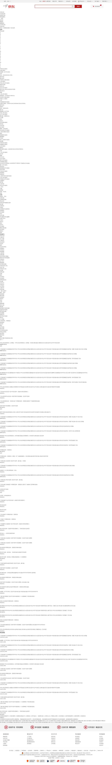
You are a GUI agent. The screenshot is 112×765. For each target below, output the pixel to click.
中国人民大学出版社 (4, 83)
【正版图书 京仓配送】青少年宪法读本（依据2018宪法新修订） (15, 524)
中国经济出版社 (3, 142)
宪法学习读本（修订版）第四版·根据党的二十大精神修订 (13, 557)
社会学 (1, 243)
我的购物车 (97, 6)
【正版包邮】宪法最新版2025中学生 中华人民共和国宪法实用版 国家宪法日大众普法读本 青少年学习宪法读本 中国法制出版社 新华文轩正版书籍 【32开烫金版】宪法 (39, 440)
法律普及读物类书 (4, 716)
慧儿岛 (1, 109)
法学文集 (2, 215)
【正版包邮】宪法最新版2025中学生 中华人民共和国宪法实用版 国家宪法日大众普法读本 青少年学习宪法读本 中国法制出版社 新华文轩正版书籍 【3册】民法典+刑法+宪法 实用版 (42, 421)
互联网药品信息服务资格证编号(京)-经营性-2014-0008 (63, 753)
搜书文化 (2, 105)
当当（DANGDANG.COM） (6, 75)
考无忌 (1, 124)
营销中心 (42, 750)
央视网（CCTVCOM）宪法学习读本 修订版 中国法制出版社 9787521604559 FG (19, 591)
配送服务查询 (30, 740)
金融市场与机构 (3, 309)
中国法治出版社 (3, 68)
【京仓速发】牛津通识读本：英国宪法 (9, 514)
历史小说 (2, 267)
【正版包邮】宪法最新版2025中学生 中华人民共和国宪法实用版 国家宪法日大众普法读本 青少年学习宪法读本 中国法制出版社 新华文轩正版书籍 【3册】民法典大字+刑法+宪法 (41, 416)
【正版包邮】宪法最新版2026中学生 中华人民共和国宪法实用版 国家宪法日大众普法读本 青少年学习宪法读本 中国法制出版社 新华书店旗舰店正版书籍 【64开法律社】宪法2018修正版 (43, 382)
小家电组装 (72, 720)
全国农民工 (83, 716)
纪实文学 (2, 283)
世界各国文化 (3, 279)
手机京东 (82, 1)
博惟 (1, 92)
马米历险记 (61, 716)
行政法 (1, 220)
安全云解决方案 (79, 720)
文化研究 (2, 278)
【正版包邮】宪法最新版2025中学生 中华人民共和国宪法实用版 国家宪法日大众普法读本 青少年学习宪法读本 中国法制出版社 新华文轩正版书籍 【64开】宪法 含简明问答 (40, 431)
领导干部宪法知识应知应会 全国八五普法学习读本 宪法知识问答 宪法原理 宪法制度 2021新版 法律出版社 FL (25, 412)
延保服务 (101, 740)
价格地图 (3, 722)
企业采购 (74, 1)
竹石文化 (2, 157)
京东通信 (101, 743)
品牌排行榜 (2, 15)
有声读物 (2, 327)
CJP (1, 100)
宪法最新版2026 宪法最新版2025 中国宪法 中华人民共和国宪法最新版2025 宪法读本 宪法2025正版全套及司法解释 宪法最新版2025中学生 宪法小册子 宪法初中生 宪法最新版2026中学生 (43, 372)
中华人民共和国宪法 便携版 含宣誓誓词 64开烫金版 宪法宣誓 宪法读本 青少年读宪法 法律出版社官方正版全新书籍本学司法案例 (30, 387)
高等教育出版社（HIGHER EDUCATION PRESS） (12, 149)
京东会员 (68, 1)
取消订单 (77, 743)
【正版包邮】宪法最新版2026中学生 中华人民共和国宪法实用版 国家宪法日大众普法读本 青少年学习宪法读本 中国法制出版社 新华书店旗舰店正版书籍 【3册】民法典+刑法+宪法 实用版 (43, 349)
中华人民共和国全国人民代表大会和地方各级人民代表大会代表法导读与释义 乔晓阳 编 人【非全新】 (23, 629)
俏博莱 (1, 190)
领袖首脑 (2, 303)
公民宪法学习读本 (4, 489)
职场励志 (2, 297)
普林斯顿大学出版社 (4, 168)
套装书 (1, 298)
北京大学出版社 (3, 87)
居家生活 (2, 314)
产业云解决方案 (52, 720)
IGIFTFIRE (2, 169)
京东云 (62, 758)
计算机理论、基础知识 (5, 320)
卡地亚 (36, 722)
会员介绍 (5, 738)
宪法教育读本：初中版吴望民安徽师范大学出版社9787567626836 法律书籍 (18, 572)
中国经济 (2, 259)
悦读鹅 (1, 141)
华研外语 (2, 174)
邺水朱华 (2, 78)
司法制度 (2, 212)
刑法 (1, 213)
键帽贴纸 (2, 23)
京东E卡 (101, 741)
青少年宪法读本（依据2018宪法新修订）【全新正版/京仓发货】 (15, 528)
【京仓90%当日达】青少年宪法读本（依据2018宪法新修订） (14, 391)
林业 (1, 325)
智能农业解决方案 (59, 722)
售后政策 (77, 736)
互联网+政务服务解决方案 (44, 722)
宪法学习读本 (3, 509)
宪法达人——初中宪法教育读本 (7, 533)
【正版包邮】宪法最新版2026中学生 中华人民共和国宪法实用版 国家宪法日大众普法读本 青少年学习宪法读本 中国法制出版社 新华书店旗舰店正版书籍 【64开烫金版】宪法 (40, 377)
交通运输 (2, 289)
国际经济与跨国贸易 (4, 257)
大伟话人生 (47, 716)
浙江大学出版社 (3, 160)
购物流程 (5, 736)
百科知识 (2, 250)
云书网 (1, 117)
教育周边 (2, 335)
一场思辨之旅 (40, 716)
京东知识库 (2, 13)
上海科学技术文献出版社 (6, 176)
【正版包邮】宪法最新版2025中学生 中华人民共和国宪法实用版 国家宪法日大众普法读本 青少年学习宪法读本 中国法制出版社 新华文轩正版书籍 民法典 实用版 (37, 465)
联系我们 (17, 750)
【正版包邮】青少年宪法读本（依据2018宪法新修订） (13, 500)
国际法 (1, 231)
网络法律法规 (3, 227)
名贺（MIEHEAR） (4, 108)
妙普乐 (1, 106)
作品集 (1, 270)
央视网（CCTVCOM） (5, 72)
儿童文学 (2, 237)
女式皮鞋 (2, 720)
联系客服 (5, 745)
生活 (1, 300)
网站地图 (98, 720)
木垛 (1, 150)
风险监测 (73, 750)
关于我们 (11, 750)
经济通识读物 (3, 264)
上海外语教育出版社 (4, 131)
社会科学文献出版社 (4, 97)
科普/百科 (2, 235)
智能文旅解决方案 (65, 720)
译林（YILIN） (3, 191)
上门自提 (29, 736)
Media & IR (100, 750)
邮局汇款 (53, 741)
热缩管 (10, 720)
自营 (1, 346)
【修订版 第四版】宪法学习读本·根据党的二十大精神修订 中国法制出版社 (17, 596)
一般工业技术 (3, 290)
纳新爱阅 (2, 172)
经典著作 (2, 210)
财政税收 (2, 262)
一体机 (1, 18)
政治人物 (2, 305)
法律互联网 (76, 716)
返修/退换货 (78, 741)
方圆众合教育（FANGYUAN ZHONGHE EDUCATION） (13, 103)
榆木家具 (71, 722)
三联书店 (2, 183)
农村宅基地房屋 (69, 716)
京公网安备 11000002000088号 (31, 753)
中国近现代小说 (3, 265)
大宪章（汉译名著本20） (6, 495)
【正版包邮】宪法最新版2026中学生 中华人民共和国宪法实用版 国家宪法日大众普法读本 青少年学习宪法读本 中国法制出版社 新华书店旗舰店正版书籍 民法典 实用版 (39, 363)
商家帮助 (36, 750)
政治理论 (2, 333)
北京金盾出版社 (3, 122)
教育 (1, 245)
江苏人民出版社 (3, 177)
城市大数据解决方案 (40, 720)
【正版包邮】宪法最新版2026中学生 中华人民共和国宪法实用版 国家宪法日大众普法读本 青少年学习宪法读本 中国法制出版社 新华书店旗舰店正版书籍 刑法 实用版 (38, 368)
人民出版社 (2, 81)
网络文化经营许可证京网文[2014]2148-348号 (61, 754)
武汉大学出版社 (3, 185)
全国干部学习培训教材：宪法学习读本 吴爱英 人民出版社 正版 (14, 582)
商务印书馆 (2, 84)
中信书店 (2, 125)
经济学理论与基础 (4, 256)
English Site (93, 750)
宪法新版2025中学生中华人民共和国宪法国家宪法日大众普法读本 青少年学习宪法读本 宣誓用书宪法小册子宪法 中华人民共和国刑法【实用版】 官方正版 (36, 610)
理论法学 (2, 201)
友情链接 (55, 750)
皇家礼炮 (23, 722)
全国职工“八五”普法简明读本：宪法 (8, 470)
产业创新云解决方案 (25, 720)
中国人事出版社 (3, 113)
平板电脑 (33, 720)
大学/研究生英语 (4, 330)
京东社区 (67, 750)
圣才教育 (2, 127)
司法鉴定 (2, 226)
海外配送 (29, 743)
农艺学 (1, 324)
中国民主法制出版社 (4, 79)
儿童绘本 (2, 240)
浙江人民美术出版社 (4, 139)
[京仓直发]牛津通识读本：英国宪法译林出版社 (11, 547)
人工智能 (2, 319)
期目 (1, 133)
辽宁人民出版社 (3, 114)
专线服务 (6, 720)
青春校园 (2, 294)
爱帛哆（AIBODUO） (5, 116)
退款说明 (77, 740)
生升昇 (1, 153)
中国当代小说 (3, 268)
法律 (1, 273)
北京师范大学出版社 (4, 130)
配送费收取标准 (30, 741)
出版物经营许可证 (45, 754)
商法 (1, 223)
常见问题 (5, 741)
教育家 (1, 306)
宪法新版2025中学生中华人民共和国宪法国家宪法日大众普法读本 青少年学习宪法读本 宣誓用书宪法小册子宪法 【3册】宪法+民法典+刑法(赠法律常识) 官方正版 (37, 605)
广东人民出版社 (3, 152)
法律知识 (28, 716)
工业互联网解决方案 (10, 722)
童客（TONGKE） (4, 128)
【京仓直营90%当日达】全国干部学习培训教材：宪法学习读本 (14, 396)
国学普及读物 (3, 311)
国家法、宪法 (3, 196)
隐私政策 (80, 750)
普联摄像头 (2, 16)
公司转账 (53, 743)
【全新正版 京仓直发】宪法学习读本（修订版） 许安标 (13, 461)
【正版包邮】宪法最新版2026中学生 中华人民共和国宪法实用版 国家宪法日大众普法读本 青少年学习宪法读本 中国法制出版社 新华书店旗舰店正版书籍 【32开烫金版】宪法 (40, 358)
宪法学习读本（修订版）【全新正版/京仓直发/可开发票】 (13, 552)
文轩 (1, 73)
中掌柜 (1, 138)
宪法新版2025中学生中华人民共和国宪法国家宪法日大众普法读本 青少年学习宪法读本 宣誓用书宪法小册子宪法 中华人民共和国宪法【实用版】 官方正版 (36, 615)
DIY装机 (101, 738)
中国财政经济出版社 (4, 102)
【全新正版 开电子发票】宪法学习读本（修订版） (11, 479)
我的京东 (60, 1)
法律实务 (2, 205)
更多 (1, 193)
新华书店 (2, 76)
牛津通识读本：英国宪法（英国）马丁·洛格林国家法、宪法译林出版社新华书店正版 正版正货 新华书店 (24, 456)
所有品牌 (2, 31)
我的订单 (54, 1)
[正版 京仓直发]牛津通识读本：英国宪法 (9, 601)
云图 (1, 188)
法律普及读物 (6, 28)
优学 (1, 119)
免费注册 (48, 1)
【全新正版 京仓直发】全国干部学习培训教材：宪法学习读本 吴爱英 (16, 538)
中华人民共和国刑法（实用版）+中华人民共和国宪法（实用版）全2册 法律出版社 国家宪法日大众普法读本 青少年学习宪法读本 (30, 342)
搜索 (78, 6)
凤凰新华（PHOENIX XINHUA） (7, 95)
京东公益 (86, 750)
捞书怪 (1, 182)
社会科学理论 (3, 246)
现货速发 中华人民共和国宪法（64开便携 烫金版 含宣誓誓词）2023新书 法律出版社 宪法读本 (22, 435)
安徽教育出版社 (3, 144)
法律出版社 (2, 70)
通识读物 (2, 295)
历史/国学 (2, 242)
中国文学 (2, 284)
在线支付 (53, 738)
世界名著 (2, 272)
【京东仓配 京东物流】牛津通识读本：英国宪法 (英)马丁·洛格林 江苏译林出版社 (19, 484)
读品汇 (1, 120)
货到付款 (53, 736)
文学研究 (2, 286)
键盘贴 (1, 21)
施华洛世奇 (18, 722)
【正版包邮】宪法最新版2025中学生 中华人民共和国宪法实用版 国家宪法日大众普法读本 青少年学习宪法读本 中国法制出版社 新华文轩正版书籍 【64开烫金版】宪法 (39, 445)
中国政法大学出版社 (4, 179)
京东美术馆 (2, 24)
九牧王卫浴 (85, 720)
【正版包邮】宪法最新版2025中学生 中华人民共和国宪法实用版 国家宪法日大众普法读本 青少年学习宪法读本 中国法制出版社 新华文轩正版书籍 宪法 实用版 (37, 426)
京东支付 (57, 758)
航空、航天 (2, 292)
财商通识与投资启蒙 (4, 308)
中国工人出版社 (3, 98)
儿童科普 (2, 253)
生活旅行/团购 (6, 740)
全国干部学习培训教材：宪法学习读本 (9, 405)
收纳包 (1, 20)
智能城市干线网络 (78, 722)
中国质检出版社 (3, 161)
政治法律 (2, 328)
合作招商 (30, 750)
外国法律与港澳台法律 (5, 202)
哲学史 (1, 317)
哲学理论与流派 (3, 316)
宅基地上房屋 (54, 716)
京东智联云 (58, 720)
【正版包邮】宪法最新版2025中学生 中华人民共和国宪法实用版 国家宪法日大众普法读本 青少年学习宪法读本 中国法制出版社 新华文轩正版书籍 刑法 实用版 (37, 475)
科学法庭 (33, 716)
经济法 (1, 224)
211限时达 (29, 738)
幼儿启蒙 (2, 239)
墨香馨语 (2, 136)
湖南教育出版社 (3, 135)
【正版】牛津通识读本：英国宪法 (8, 519)
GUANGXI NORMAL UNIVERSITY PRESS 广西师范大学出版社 (15, 163)
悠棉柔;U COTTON (4, 111)
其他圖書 (2, 313)
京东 (15, 7)
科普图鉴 (2, 251)
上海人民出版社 (3, 94)
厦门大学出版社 (3, 165)
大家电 (4, 743)
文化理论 (2, 276)
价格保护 (77, 738)
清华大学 (2, 86)
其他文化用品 (3, 331)
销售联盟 (61, 750)
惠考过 (1, 147)
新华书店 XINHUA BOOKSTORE (7, 89)
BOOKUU (2, 91)
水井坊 (93, 720)
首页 (1, 28)
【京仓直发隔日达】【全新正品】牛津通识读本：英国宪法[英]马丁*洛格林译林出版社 (20, 401)
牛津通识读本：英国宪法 (6, 450)
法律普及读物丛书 (20, 716)
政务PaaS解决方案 (29, 722)
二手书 (1, 187)
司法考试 (2, 229)
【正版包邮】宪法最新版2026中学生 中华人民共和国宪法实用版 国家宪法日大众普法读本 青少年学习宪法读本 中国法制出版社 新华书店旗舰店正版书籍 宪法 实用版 (38, 353)
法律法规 (2, 198)
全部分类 (2, 12)
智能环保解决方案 (16, 720)
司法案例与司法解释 (4, 216)
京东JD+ (101, 745)
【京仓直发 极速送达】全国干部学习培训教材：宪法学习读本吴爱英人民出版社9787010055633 (22, 624)
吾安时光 (2, 166)
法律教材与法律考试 (4, 209)
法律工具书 (2, 218)
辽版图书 (2, 180)
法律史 (1, 207)
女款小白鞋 (66, 722)
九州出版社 (2, 146)
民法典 (1, 204)
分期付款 (53, 740)
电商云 (90, 720)
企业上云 (52, 722)
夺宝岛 (100, 736)
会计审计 (2, 261)
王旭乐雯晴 (12, 716)
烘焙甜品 (2, 322)
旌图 (1, 155)
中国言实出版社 (3, 171)
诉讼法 (1, 221)
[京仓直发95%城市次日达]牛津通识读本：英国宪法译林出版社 (14, 587)
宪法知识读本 (3, 505)
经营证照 (75, 756)
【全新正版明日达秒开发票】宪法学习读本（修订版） (12, 563)
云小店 (46, 720)
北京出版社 (2, 158)
